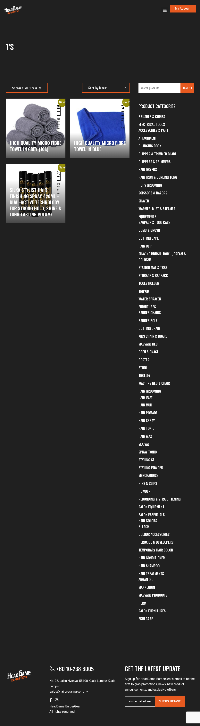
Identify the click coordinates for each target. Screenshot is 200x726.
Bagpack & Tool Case (154, 222)
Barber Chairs (149, 312)
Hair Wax (145, 436)
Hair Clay (145, 397)
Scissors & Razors (152, 192)
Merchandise (148, 475)
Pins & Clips (147, 483)
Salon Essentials (151, 514)
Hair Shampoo (149, 565)
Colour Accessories (154, 534)
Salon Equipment (151, 506)
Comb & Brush (149, 230)
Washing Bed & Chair (154, 383)
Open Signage (148, 351)
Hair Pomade (147, 412)
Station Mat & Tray (152, 267)
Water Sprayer (149, 298)
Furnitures (147, 306)
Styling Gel (147, 459)
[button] (164, 10)
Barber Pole (147, 320)
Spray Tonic (147, 451)
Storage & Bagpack (153, 275)
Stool (142, 367)
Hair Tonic (146, 428)
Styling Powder (150, 467)
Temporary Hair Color (155, 549)
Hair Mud (145, 404)
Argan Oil (145, 579)
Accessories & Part (153, 130)
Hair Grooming (149, 391)
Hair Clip (145, 246)
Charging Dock (149, 145)
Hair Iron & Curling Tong (157, 177)
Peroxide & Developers (155, 542)
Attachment (147, 138)
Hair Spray (146, 420)
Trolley (144, 375)
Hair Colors (147, 520)
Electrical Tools (151, 124)
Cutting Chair (149, 328)
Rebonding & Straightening (159, 499)
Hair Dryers (147, 169)
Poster (143, 359)
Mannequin (146, 587)
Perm (142, 603)
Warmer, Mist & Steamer (156, 208)
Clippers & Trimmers (154, 161)
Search (187, 88)
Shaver (143, 200)
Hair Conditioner (151, 557)
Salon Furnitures (152, 610)
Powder (144, 491)
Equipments (147, 216)
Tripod (143, 291)
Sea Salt (144, 444)
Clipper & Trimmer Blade (157, 153)
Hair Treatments (151, 573)
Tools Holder (148, 283)
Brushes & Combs (151, 116)
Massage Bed (148, 344)
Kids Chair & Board (153, 336)
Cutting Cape (148, 238)
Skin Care (145, 618)
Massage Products (152, 595)
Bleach (143, 526)
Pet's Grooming (150, 185)
